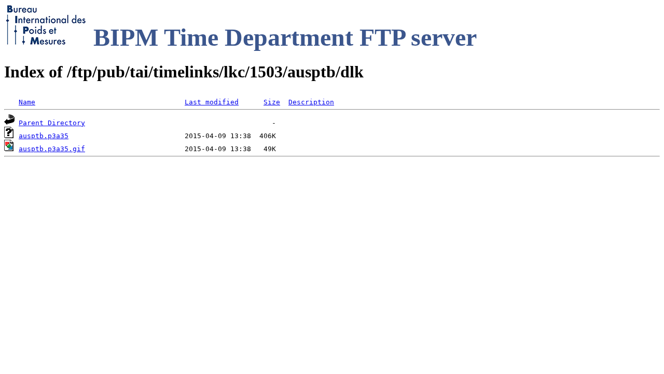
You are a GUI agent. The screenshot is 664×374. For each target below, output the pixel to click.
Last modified (212, 102)
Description (311, 102)
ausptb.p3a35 (43, 136)
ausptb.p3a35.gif (52, 149)
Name (27, 102)
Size (272, 102)
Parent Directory (52, 123)
